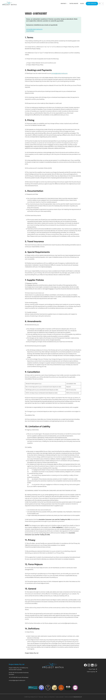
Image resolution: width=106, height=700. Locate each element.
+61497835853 (30, 31)
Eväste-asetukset (60, 696)
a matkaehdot (51, 696)
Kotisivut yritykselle (73, 696)
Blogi (82, 3)
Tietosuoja (40, 696)
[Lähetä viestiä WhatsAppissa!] (95, 665)
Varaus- (46, 696)
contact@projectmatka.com (34, 29)
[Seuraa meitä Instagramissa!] (88, 665)
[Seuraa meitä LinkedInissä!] (92, 665)
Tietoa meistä (73, 3)
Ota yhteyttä (92, 3)
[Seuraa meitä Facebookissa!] (85, 665)
